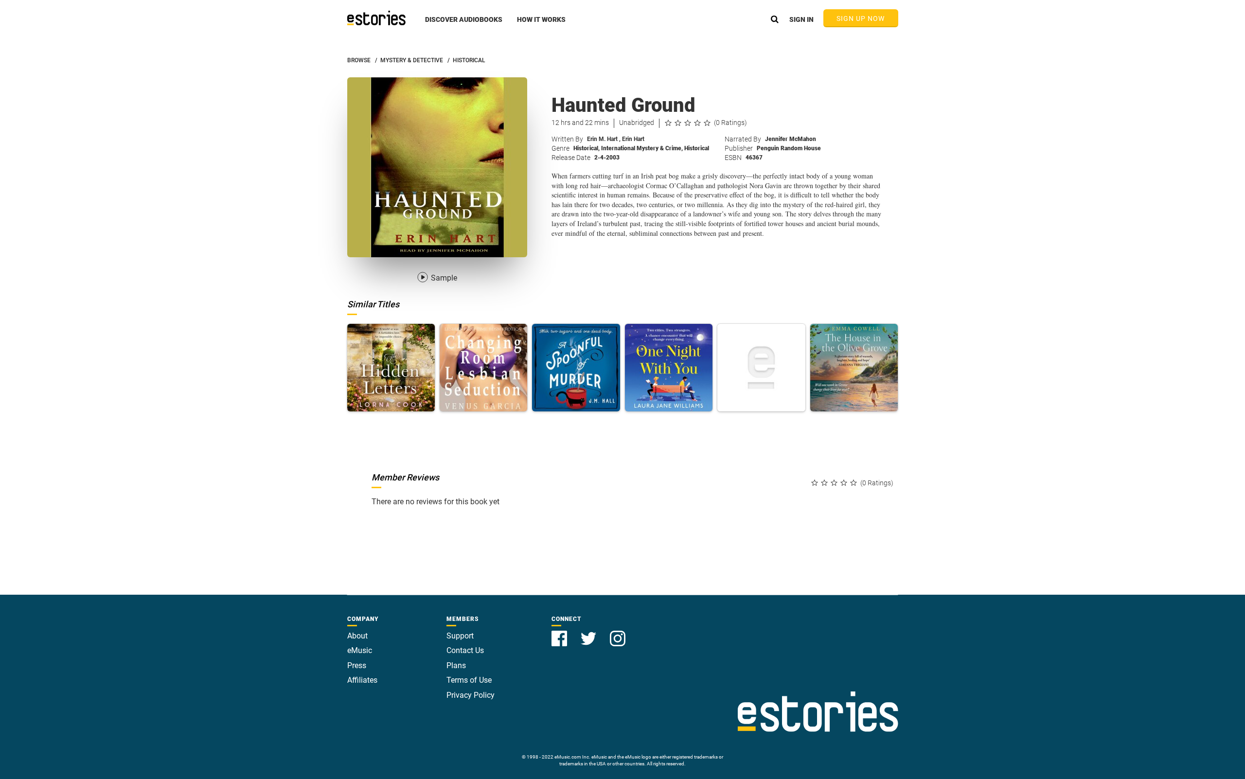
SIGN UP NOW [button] (860, 18)
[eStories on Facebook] (560, 633)
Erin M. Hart (604, 139)
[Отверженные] (761, 367)
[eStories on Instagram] (617, 633)
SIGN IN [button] (801, 19)
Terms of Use (469, 680)
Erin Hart (633, 139)
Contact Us (465, 650)
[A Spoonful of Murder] (576, 367)
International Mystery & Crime (642, 148)
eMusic (359, 650)
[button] (463, 25)
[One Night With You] (668, 367)
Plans (456, 665)
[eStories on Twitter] (589, 633)
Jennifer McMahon (790, 139)
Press (356, 665)
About (357, 635)
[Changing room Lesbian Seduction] (483, 367)
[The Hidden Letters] (391, 367)
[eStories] (376, 18)
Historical (586, 148)
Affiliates (362, 680)
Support (460, 635)
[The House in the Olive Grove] (854, 367)
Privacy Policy (470, 695)
